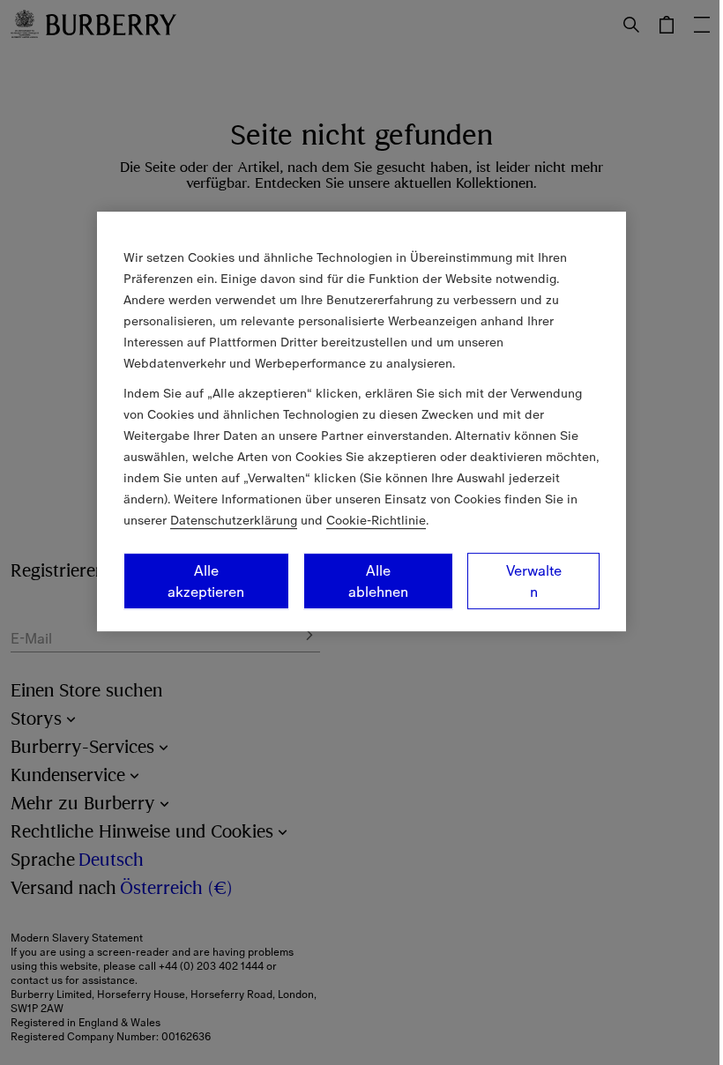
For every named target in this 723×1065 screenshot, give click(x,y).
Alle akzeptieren (206, 581)
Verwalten (534, 581)
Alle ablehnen (378, 581)
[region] (361, 421)
